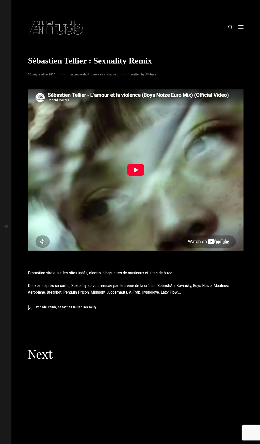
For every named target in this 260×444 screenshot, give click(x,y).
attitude (41, 307)
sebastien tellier (70, 307)
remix (52, 307)
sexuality (89, 307)
